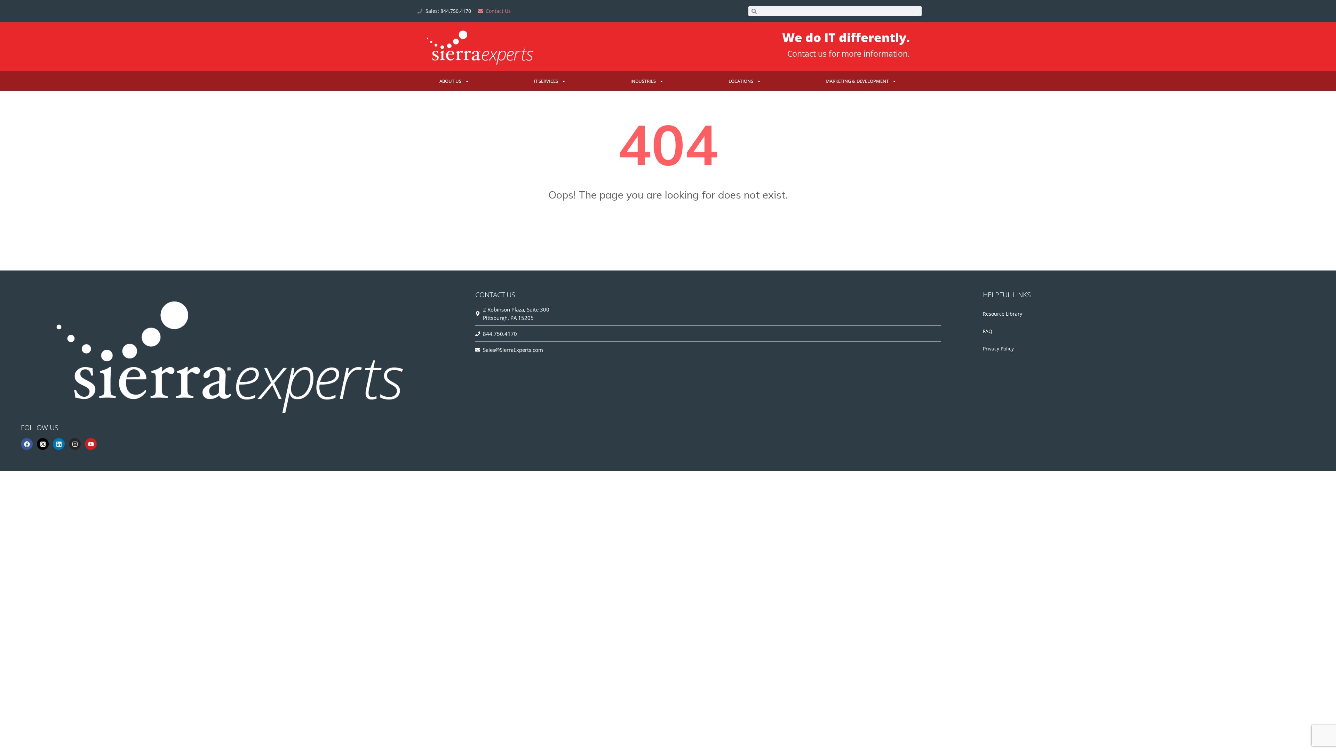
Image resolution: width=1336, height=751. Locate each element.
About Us (450, 81)
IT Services (546, 81)
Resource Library (1002, 313)
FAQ (987, 331)
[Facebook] (27, 444)
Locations (741, 81)
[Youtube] (91, 444)
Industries (643, 81)
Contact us (807, 53)
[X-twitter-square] (43, 444)
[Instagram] (75, 444)
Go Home (668, 229)
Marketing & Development (857, 81)
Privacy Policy (998, 348)
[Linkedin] (59, 444)
